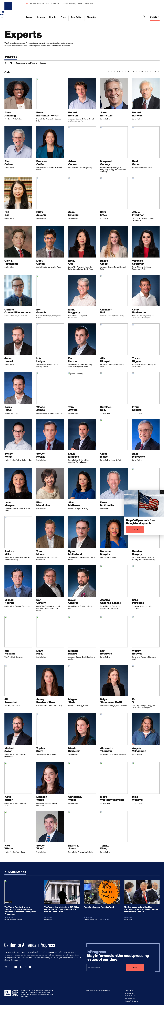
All (11, 63)
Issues (29, 17)
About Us (91, 17)
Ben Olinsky (18, 919)
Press (63, 17)
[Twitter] (6, 967)
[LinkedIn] (25, 967)
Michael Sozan (9, 919)
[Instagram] (20, 967)
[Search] (144, 18)
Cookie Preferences (131, 1001)
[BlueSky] (30, 967)
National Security (69, 3)
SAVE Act (55, 3)
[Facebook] (11, 967)
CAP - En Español (130, 996)
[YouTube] (15, 967)
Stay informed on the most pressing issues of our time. (117, 955)
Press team (66, 45)
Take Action (76, 17)
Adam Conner (128, 919)
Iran (47, 3)
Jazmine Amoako (89, 919)
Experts (41, 17)
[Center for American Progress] (8, 10)
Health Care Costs (85, 3)
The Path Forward (36, 3)
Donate (154, 17)
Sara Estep (98, 919)
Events (52, 17)
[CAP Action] (11, 993)
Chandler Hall (48, 919)
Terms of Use (129, 991)
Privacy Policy (129, 993)
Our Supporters (130, 998)
